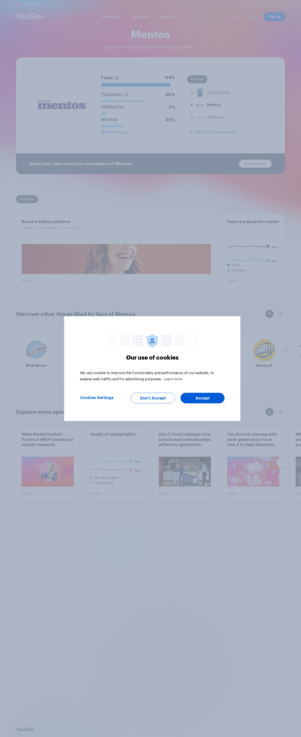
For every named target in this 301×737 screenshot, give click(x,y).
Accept (202, 398)
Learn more (173, 379)
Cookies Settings (97, 397)
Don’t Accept (153, 398)
